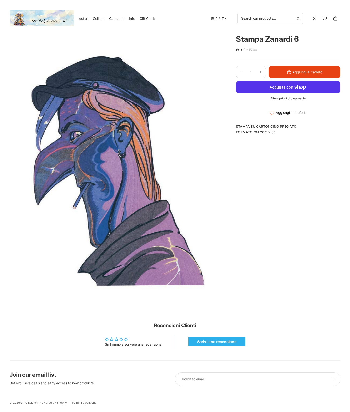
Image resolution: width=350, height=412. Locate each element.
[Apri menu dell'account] (314, 18)
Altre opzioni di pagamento (288, 98)
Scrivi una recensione (216, 341)
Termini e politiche (84, 402)
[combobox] (270, 18)
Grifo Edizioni (29, 402)
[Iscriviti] (333, 379)
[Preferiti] (325, 18)
